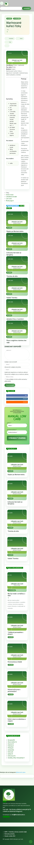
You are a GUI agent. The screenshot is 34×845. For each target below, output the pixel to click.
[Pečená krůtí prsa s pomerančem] (17, 679)
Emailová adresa (12, 429)
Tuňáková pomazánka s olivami (15, 633)
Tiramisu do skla (11, 276)
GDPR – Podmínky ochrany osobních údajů (15, 832)
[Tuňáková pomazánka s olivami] (17, 622)
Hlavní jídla (17, 18)
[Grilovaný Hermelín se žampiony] (17, 240)
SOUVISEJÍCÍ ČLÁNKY (12, 206)
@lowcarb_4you (20, 772)
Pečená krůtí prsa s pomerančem (14, 690)
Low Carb (9, 198)
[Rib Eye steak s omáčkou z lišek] (17, 580)
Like (26, 395)
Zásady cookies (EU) (9, 836)
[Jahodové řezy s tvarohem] (17, 306)
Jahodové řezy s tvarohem (15, 319)
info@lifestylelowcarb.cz (18, 814)
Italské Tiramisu (11, 298)
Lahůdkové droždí (11, 196)
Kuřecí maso (9, 194)
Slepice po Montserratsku (14, 231)
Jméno (9, 423)
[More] (7, 45)
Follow (25, 398)
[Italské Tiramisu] (17, 285)
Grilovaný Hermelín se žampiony (15, 503)
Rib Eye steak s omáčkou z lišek (16, 595)
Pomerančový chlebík (15, 662)
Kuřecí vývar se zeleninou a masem (17, 720)
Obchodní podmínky (9, 834)
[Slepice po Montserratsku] (17, 218)
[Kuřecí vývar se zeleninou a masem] (17, 709)
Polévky (11, 724)
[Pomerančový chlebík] (17, 652)
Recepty (9, 18)
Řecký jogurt (10, 200)
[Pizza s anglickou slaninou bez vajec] (17, 328)
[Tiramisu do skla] (17, 263)
